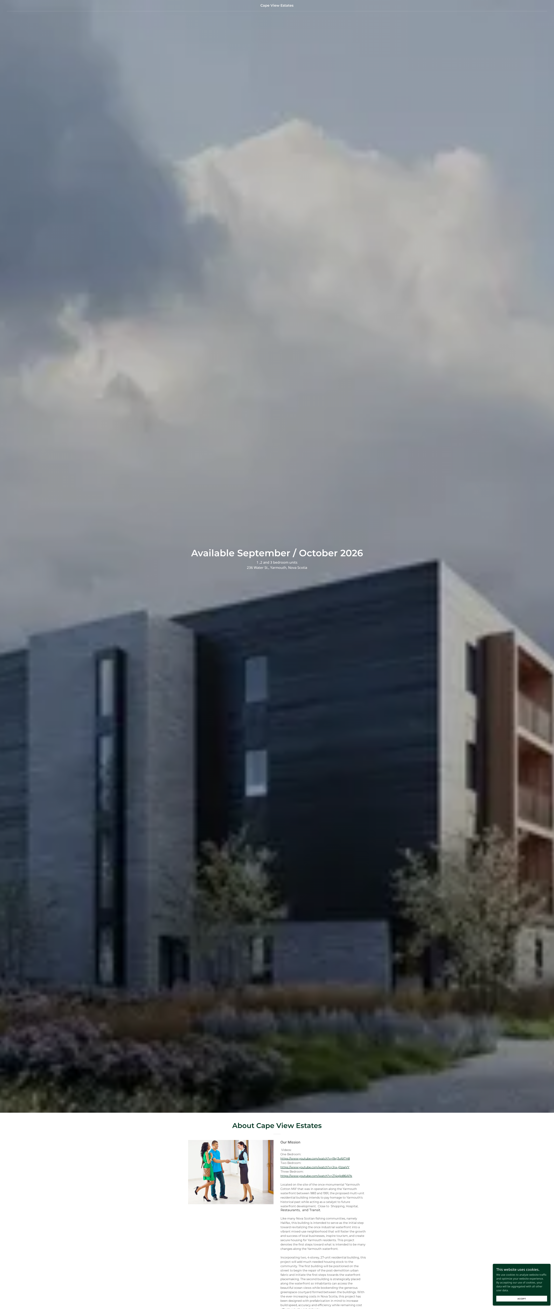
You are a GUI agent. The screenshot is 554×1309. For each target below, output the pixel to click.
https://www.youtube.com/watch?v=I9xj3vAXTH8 (315, 1158)
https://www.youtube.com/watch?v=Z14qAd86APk (316, 1176)
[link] (276, 5)
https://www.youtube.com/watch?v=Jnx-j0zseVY (314, 1167)
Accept (521, 1298)
